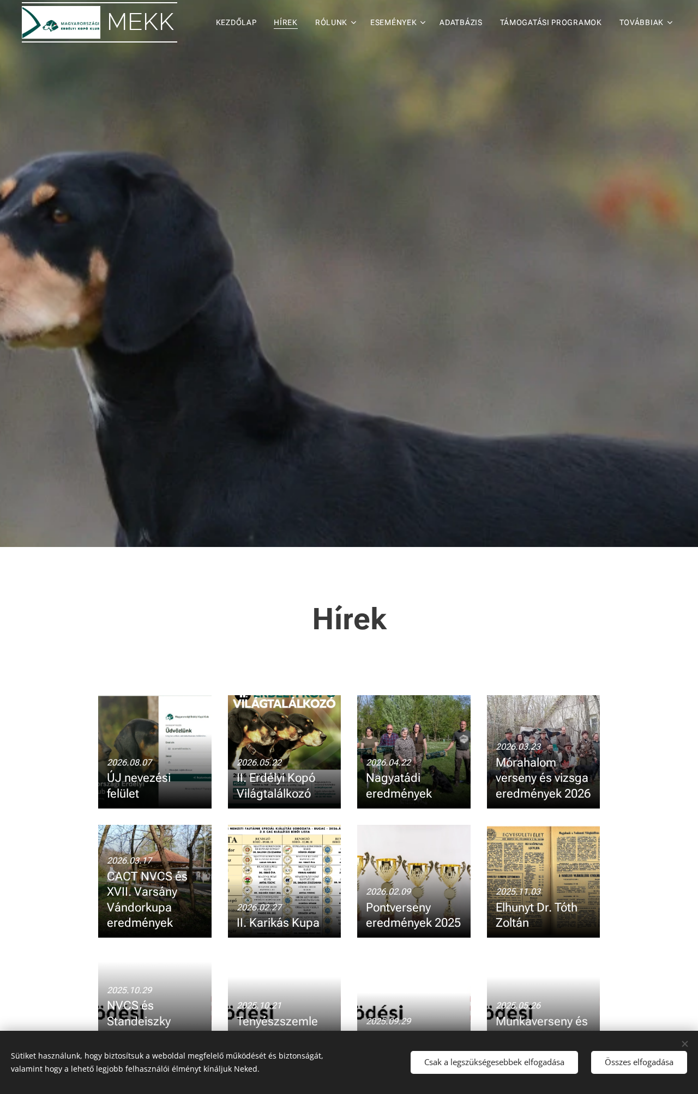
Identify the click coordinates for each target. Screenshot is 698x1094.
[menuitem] (239, 22)
